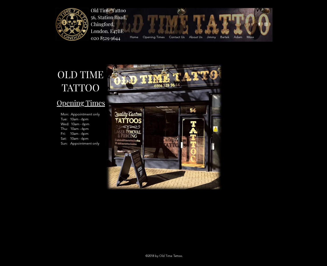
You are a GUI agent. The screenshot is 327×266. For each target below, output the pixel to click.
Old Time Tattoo (108, 10)
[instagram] (266, 24)
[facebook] (259, 24)
